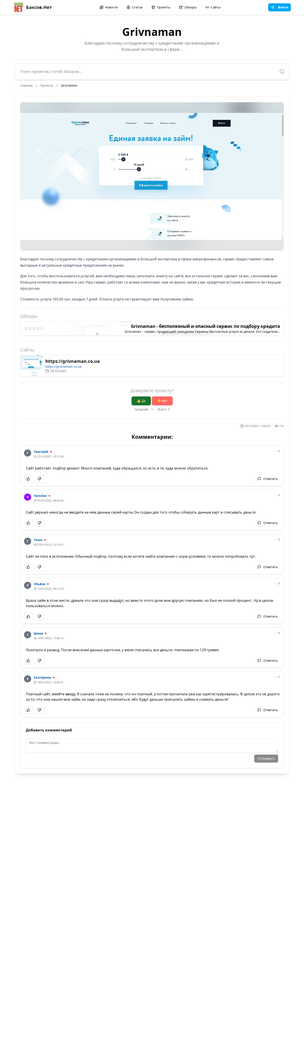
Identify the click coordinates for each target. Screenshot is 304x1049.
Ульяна (39, 584)
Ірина (38, 633)
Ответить (270, 479)
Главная (26, 85)
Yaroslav (40, 496)
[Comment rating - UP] (28, 478)
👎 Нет (162, 401)
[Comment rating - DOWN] (40, 478)
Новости (111, 7)
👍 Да (141, 401)
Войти (283, 7)
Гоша (38, 540)
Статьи (137, 7)
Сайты (216, 7)
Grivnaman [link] (69, 85)
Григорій (41, 451)
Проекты (163, 7)
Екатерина (42, 677)
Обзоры (190, 7)
